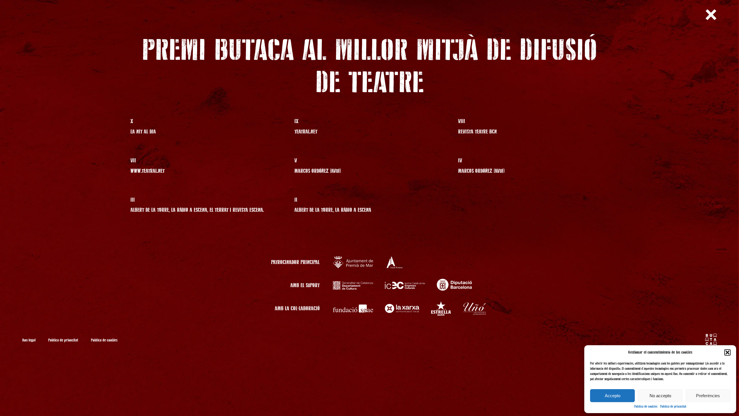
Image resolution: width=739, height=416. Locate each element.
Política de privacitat (673, 406)
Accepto (612, 395)
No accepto (660, 395)
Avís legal (29, 340)
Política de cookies (645, 406)
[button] (727, 352)
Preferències (708, 395)
